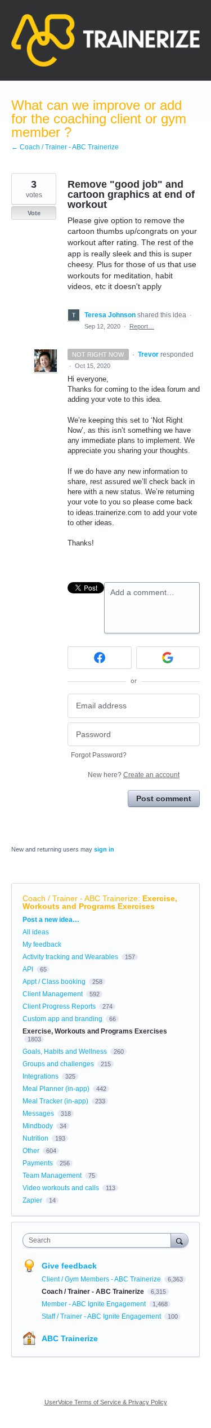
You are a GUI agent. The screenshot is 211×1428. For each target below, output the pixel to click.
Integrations (41, 1076)
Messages (38, 1113)
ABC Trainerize (70, 1338)
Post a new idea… (51, 920)
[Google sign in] (168, 657)
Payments (38, 1163)
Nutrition (35, 1138)
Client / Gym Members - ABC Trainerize (102, 1279)
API (28, 969)
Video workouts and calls (61, 1188)
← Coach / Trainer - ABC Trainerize (65, 147)
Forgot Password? (99, 755)
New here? (133, 775)
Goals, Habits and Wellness (65, 1052)
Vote (34, 213)
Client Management (53, 994)
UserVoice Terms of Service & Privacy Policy (105, 1402)
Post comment (163, 798)
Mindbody (38, 1126)
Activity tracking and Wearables (70, 957)
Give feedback (69, 1265)
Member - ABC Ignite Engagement (94, 1304)
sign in (104, 849)
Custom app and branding (62, 1019)
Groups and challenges (58, 1064)
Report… (141, 326)
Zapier (32, 1200)
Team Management (52, 1175)
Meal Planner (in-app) (56, 1089)
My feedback (42, 944)
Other (31, 1151)
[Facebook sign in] (100, 657)
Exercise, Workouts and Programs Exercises (100, 902)
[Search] (179, 1240)
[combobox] (99, 1240)
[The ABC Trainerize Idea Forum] (105, 40)
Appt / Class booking (54, 982)
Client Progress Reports (59, 1006)
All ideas (36, 932)
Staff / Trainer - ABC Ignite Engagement (102, 1316)
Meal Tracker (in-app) (55, 1101)
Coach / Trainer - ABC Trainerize (80, 898)
